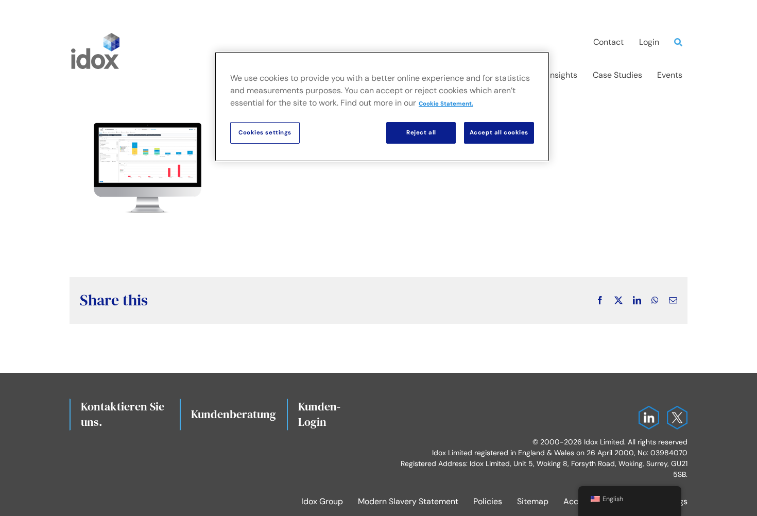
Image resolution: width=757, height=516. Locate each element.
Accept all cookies (499, 132)
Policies (487, 501)
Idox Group (322, 501)
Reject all (421, 132)
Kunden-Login (319, 414)
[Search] (680, 42)
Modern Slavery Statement (408, 501)
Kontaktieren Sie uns (122, 414)
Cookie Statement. (446, 104)
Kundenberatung (233, 414)
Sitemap (532, 501)
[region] (382, 106)
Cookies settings (264, 132)
